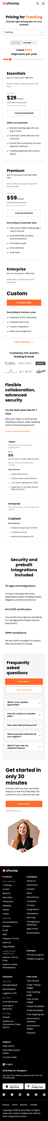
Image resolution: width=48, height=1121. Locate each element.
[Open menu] (43, 3)
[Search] (37, 3)
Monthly (16, 42)
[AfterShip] (11, 3)
